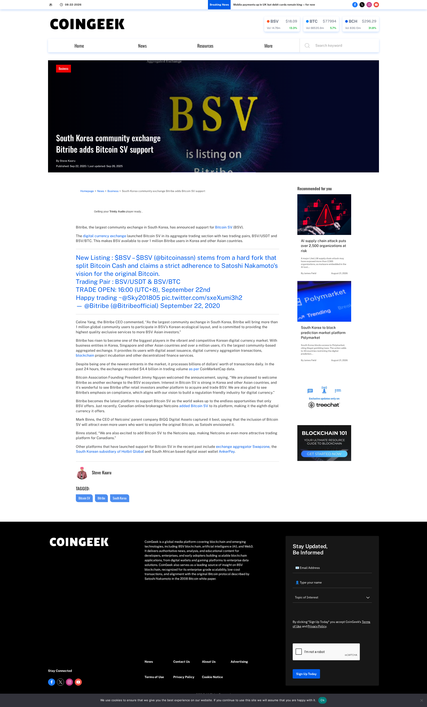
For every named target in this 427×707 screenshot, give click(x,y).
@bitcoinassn (175, 257)
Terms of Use (154, 677)
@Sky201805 (141, 297)
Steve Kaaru (67, 160)
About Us (209, 661)
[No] (421, 700)
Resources (205, 45)
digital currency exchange (104, 236)
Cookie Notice (212, 677)
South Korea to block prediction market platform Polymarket (323, 332)
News (142, 45)
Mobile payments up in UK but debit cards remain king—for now (274, 4)
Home (79, 45)
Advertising (239, 661)
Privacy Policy (183, 677)
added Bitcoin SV (193, 406)
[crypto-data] (282, 24)
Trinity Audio (117, 211)
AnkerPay (227, 451)
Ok (322, 700)
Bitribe (101, 498)
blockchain (85, 355)
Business (63, 68)
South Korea (120, 498)
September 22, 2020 (190, 305)
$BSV (123, 257)
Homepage (87, 191)
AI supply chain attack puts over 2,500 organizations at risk (323, 246)
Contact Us (181, 661)
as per (194, 369)
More (268, 45)
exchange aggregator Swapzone (243, 446)
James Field (310, 273)
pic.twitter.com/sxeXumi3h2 (202, 297)
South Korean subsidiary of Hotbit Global (110, 451)
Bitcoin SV (223, 227)
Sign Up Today (306, 674)
